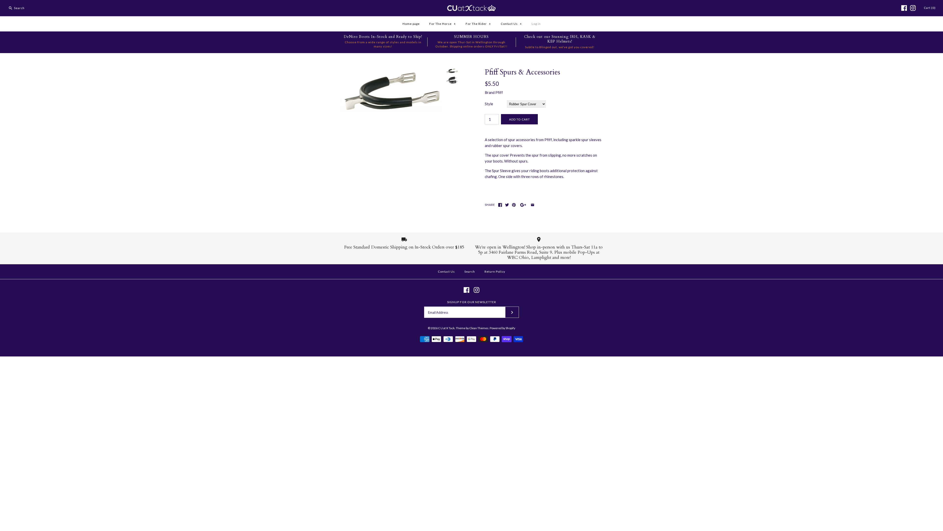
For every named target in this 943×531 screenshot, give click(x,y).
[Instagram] (913, 8)
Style (489, 104)
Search (469, 271)
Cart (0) (930, 8)
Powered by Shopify (502, 328)
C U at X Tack (446, 328)
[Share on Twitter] (507, 205)
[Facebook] (904, 8)
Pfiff (499, 92)
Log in (536, 24)
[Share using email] (532, 205)
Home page (411, 24)
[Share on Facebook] (500, 205)
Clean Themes (478, 328)
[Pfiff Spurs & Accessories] (391, 71)
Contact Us (511, 24)
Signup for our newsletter (471, 302)
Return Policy (495, 271)
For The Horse (442, 24)
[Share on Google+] (523, 205)
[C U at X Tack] (471, 8)
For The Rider (478, 24)
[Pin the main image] (514, 205)
